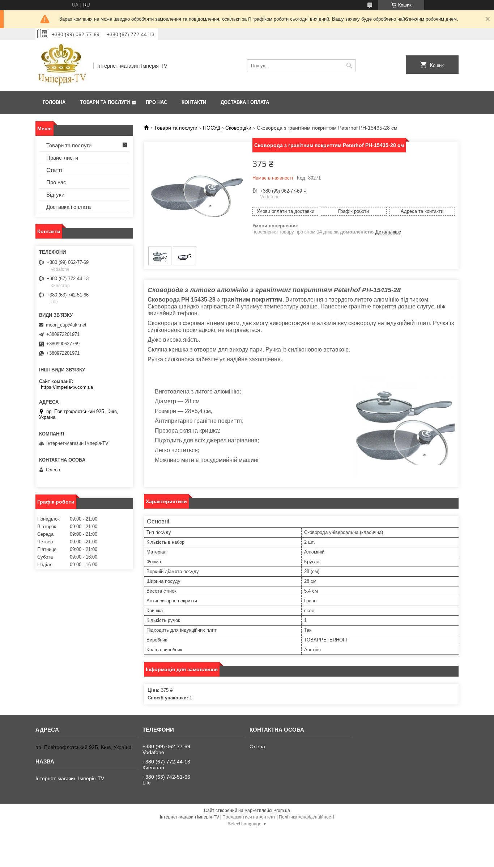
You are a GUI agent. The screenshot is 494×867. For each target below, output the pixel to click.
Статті (54, 170)
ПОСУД (211, 128)
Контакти (194, 102)
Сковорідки (238, 128)
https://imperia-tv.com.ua (67, 387)
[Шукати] (349, 65)
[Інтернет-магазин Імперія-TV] (61, 65)
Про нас (156, 102)
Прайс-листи (62, 158)
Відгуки (55, 195)
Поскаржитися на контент (249, 817)
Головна (54, 102)
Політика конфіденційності (306, 817)
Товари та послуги (105, 102)
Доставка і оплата (245, 102)
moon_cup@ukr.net (66, 325)
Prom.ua (281, 810)
